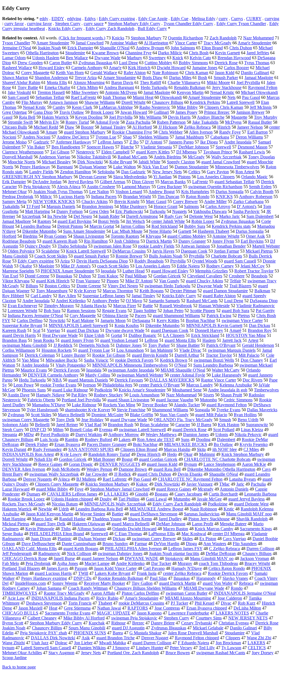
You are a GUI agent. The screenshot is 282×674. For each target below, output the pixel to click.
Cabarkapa (219, 137)
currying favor (39, 23)
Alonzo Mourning (89, 82)
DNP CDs (82, 578)
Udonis (221, 434)
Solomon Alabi (15, 424)
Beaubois (259, 276)
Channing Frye (138, 52)
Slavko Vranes (235, 578)
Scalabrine (50, 251)
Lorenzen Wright (22, 310)
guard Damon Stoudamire (225, 290)
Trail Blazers (240, 285)
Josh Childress (126, 241)
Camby (59, 107)
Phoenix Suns (34, 390)
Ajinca (64, 479)
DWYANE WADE (141, 558)
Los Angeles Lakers (152, 266)
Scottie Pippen (202, 310)
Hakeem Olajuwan (88, 523)
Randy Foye (230, 132)
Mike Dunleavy (133, 206)
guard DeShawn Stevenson (153, 513)
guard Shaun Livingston (128, 399)
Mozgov (185, 563)
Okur (187, 454)
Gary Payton (218, 171)
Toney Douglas (261, 157)
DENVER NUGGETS (119, 464)
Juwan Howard (133, 112)
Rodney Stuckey (108, 395)
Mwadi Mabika (112, 642)
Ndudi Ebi (43, 459)
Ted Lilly (207, 647)
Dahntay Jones (129, 345)
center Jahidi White (168, 221)
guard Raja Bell (167, 469)
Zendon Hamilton (75, 171)
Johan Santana (48, 588)
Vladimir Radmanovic (255, 305)
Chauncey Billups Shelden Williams (145, 588)
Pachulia (258, 484)
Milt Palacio (248, 355)
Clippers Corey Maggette (57, 484)
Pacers (140, 315)
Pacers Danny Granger (106, 444)
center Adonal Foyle (187, 375)
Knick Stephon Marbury (242, 454)
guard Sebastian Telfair (234, 181)
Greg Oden (99, 211)
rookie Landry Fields (156, 246)
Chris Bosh (198, 52)
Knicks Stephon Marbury (107, 484)
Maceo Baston (175, 528)
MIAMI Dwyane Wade (203, 588)
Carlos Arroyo (217, 206)
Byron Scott (12, 623)
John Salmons (183, 47)
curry (223, 18)
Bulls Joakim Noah (165, 256)
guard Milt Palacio (211, 414)
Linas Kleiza (252, 429)
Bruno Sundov (115, 543)
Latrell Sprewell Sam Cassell (46, 647)
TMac (224, 484)
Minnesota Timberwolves (237, 166)
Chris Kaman (196, 72)
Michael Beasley (56, 161)
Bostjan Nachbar (200, 320)
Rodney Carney (220, 266)
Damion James (196, 434)
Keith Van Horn (70, 72)
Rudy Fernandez (47, 449)
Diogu (191, 543)
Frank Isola (146, 573)
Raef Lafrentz (115, 479)
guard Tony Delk (51, 523)
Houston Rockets (57, 350)
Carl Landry (41, 295)
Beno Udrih (248, 419)
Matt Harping (14, 518)
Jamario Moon (113, 320)
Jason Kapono (149, 613)
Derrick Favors (66, 370)
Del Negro (83, 216)
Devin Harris (179, 117)
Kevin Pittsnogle (39, 528)
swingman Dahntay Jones (120, 553)
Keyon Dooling (88, 117)
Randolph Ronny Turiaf (109, 454)
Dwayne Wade (210, 285)
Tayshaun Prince (217, 152)
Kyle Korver (85, 290)
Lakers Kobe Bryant (112, 573)
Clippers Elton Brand (138, 449)
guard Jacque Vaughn (174, 399)
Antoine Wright (225, 236)
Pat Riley (79, 395)
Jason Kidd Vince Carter (115, 568)
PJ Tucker (179, 603)
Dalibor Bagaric (142, 335)
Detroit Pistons (70, 226)
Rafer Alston (135, 72)
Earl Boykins (252, 241)
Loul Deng (233, 300)
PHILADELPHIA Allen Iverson (133, 548)
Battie (148, 305)
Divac (226, 603)
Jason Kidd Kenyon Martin (49, 513)
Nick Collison (79, 553)
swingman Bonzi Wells (214, 360)
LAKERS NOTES (232, 613)
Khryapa (153, 236)
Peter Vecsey (181, 647)
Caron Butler (60, 62)
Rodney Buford (98, 439)
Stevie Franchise (131, 409)
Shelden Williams (153, 137)
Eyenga (105, 429)
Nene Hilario (160, 231)
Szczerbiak (31, 216)
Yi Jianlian (162, 176)
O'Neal (180, 365)
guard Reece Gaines (173, 489)
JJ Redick (122, 474)
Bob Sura (52, 310)
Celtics (194, 171)
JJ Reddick (62, 345)
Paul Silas (158, 578)
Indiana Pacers (103, 196)
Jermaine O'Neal (16, 47)
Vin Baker (36, 147)
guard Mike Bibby (52, 489)
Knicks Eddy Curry (65, 28)
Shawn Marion (15, 77)
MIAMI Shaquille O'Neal (183, 370)
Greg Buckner (169, 186)
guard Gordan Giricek (158, 459)
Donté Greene (37, 276)
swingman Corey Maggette (25, 419)
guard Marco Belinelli (131, 523)
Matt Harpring (37, 211)
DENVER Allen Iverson (23, 469)
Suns (185, 439)
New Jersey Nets (167, 171)
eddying (74, 18)
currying (272, 18)
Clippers (233, 637)
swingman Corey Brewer (154, 538)
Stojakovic (174, 558)
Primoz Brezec (217, 112)
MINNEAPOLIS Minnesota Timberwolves (130, 365)
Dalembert (226, 439)
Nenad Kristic (222, 92)
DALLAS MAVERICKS (172, 380)
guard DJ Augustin (128, 628)
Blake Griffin (141, 414)
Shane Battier (188, 345)
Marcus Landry (199, 385)
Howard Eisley (52, 67)
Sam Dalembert (259, 216)
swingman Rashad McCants (220, 652)
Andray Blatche (210, 117)
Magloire (46, 266)
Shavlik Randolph (252, 518)
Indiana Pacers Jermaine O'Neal (35, 315)
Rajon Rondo (197, 196)
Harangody (206, 578)
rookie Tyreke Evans (58, 385)
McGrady (196, 157)
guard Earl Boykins (74, 221)
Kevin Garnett (227, 52)
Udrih (64, 509)
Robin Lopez (202, 221)
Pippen (113, 280)
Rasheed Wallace (17, 67)
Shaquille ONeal (223, 474)
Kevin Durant (14, 449)
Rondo (237, 588)
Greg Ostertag (14, 112)
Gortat (116, 335)
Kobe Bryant (120, 161)
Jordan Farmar (226, 251)
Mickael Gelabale (208, 628)
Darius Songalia (250, 231)
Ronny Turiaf (77, 122)
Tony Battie (28, 87)
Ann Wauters (214, 543)
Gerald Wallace (103, 72)
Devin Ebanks (190, 474)
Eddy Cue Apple (152, 18)
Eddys (90, 18)
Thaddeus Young (106, 518)
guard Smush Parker (91, 256)
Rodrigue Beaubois (19, 241)
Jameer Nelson (250, 127)
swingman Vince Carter (242, 320)
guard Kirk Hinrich (52, 280)
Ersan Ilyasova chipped (206, 608)
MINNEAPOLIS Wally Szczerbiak (115, 504)
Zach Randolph (223, 38)
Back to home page (19, 667)
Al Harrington (156, 42)
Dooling (203, 439)
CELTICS (257, 647)
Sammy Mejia (14, 201)
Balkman (262, 290)
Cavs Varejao (234, 538)
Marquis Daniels (61, 206)
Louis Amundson (144, 395)
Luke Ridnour (84, 404)
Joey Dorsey (262, 652)
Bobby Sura (194, 226)
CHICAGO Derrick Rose (24, 558)
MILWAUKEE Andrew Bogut (156, 509)
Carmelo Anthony (86, 67)
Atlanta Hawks (93, 305)
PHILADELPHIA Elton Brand (56, 533)
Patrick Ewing (219, 315)
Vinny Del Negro (123, 285)
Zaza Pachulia (138, 122)
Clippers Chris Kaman (223, 107)
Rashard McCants (202, 300)
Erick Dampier (80, 47)
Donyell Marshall (17, 157)
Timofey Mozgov (59, 305)
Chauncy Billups (257, 553)
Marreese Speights (18, 271)
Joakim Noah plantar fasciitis (174, 553)
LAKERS (256, 642)
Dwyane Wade (107, 57)
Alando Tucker (187, 404)
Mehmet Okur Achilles (22, 652)
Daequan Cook (194, 251)
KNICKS (224, 196)
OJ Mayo (134, 300)
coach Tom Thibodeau (218, 563)
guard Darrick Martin (177, 583)
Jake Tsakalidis (205, 122)
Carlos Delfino (29, 320)
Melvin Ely (49, 122)
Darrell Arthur (187, 355)
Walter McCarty (226, 370)
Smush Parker (226, 77)
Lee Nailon (99, 191)
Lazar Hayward (15, 489)
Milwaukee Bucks (61, 360)
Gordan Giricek (167, 276)
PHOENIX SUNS (90, 632)
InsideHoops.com (30, 583)
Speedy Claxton (181, 161)
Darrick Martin (159, 241)
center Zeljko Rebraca (182, 573)
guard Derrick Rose (189, 429)
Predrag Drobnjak (17, 196)
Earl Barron (257, 132)
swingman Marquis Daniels (232, 350)
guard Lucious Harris (53, 573)
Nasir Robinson (203, 509)
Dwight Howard (171, 67)
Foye (79, 489)
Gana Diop (43, 112)
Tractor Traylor (219, 355)
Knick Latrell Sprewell (86, 251)
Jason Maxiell (30, 608)
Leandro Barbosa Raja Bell (99, 509)
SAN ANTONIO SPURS (91, 449)
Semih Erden (260, 186)
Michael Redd (46, 127)
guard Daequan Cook (169, 330)
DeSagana (141, 320)
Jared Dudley (170, 518)
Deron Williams (249, 137)
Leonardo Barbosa (260, 494)
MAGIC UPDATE (113, 613)
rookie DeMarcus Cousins (141, 603)
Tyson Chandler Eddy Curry (188, 23)
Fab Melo (10, 563)
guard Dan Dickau (83, 330)
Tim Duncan (168, 196)
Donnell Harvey (209, 330)
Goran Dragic (81, 464)
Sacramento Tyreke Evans (67, 613)
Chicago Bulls (14, 127)
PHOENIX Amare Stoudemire (67, 271)
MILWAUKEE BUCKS (185, 444)
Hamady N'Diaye (186, 568)
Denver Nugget (154, 637)
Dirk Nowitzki (90, 161)
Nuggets (179, 211)
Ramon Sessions (81, 310)
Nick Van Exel (155, 166)
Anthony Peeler (105, 300)
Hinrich (224, 127)
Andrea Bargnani (119, 87)
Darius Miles (180, 77)
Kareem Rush (14, 330)
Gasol (7, 117)
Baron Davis (122, 82)
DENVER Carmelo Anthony (53, 375)
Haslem (209, 340)
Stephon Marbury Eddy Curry (134, 23)
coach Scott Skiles (113, 266)
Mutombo (208, 399)
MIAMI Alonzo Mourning (188, 598)
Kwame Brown (105, 52)
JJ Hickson (167, 127)
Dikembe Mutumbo (162, 325)
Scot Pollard (223, 429)
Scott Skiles (41, 414)
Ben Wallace (77, 57)
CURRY (253, 18)
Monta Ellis (57, 82)
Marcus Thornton (118, 290)
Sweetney (157, 57)
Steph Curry (12, 429)
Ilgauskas (64, 276)
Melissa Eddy (203, 18)
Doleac (61, 642)
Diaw (69, 127)
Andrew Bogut (161, 191)
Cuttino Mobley (158, 62)
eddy (44, 18)
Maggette (239, 117)
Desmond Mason (252, 147)
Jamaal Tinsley (113, 127)
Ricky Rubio (107, 598)
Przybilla (178, 261)
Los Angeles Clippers (216, 176)
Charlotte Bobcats (226, 256)
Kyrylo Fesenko (254, 444)
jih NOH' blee (224, 449)
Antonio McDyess (121, 92)
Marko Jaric (229, 216)
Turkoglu (158, 211)
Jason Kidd (224, 72)
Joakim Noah (49, 47)
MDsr (29, 434)
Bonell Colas (81, 429)
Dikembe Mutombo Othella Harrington (221, 469)
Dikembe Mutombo (39, 231)
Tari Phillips (128, 499)
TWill (83, 573)
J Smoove (120, 647)
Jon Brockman (228, 642)
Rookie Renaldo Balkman (120, 578)
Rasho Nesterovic (154, 107)
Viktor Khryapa (15, 280)
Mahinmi (207, 454)
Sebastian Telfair (50, 97)
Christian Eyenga (234, 623)
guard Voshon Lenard (119, 340)
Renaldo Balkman (189, 87)
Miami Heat (143, 97)
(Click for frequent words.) (82, 38)
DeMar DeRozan (221, 553)
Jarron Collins (133, 226)
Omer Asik (255, 236)
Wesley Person (99, 469)
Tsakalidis (11, 206)
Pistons (184, 176)
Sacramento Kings (256, 528)
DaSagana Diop (264, 300)
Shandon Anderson (51, 77)
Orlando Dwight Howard (134, 528)
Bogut (127, 459)
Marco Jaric (42, 518)
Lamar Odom (14, 57)
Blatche (127, 147)
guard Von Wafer (217, 583)
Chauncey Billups (167, 102)
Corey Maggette (35, 72)
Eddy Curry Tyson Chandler (241, 23)
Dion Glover (143, 181)
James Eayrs (57, 568)
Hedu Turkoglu (32, 380)
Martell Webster (266, 246)
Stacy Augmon (61, 652)
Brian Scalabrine (154, 424)
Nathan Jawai (109, 608)
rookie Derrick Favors (134, 360)
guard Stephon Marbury (84, 132)
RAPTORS (138, 608)
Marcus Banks (173, 181)
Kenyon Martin (190, 92)
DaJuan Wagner (92, 538)
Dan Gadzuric (133, 171)
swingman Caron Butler (186, 593)
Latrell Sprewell (240, 102)
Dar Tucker (161, 563)
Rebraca (246, 583)
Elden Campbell (115, 152)
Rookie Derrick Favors (228, 573)
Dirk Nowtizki (167, 484)
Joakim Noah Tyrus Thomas (58, 191)
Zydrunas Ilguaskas (238, 221)
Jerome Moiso (14, 142)
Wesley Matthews (161, 434)
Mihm (58, 429)
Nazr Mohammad (181, 395)
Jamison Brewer (250, 112)
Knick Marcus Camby (214, 528)
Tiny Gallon (142, 583)
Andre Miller (215, 201)
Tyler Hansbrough (42, 409)
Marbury (134, 57)
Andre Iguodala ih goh (227, 390)
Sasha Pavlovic (246, 211)
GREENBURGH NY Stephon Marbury (37, 176)
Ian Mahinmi (161, 350)
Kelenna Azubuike (235, 385)
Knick (177, 57)
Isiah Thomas (114, 97)
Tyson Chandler (16, 42)
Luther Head (134, 271)
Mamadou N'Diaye (48, 404)
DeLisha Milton (247, 608)
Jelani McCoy (252, 266)
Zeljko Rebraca (197, 127)
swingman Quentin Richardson (215, 186)
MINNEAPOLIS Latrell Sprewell (78, 325)
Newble (45, 509)
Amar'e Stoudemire (254, 42)
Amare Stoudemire (52, 42)
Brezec (138, 623)
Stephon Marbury (146, 38)
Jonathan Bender (231, 246)
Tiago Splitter (144, 310)
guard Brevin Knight (150, 355)
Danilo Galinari (243, 628)
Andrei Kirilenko (71, 300)
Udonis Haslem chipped (72, 499)
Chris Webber (171, 132)
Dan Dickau (259, 325)
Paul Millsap (136, 276)
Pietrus (244, 315)
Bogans (161, 494)
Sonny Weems (64, 583)
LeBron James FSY (185, 548)
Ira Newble (57, 216)
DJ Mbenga (186, 152)
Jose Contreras (167, 608)
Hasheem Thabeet (213, 231)
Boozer (87, 127)
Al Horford (142, 127)
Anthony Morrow (123, 434)
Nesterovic (85, 152)
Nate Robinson (165, 72)
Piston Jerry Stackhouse (209, 518)
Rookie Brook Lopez (26, 499)
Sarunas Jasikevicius (201, 513)
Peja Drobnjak (38, 563)
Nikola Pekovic (248, 434)
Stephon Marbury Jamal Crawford (120, 489)
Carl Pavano (154, 568)
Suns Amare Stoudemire (84, 231)
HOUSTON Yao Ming (246, 335)
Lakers (125, 439)
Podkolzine (217, 504)
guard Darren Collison (151, 642)
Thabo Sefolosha (72, 246)
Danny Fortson (69, 211)
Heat (53, 608)
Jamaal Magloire (259, 77)
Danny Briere (163, 623)
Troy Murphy (265, 117)
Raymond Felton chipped (197, 637)
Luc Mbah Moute (127, 231)
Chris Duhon (240, 47)
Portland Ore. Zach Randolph (133, 652)
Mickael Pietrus (259, 251)
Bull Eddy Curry (152, 28)
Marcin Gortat (102, 226)
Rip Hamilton (96, 241)
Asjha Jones (67, 563)
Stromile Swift (20, 122)
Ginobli (141, 494)
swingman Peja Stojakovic (134, 618)
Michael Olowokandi (259, 92)
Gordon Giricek (72, 459)
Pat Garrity (265, 310)
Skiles (187, 538)
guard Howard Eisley (169, 271)
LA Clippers (174, 335)
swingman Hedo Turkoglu (167, 285)
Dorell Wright (133, 102)
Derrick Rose (226, 62)
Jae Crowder (96, 474)
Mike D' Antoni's (76, 266)
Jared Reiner (67, 424)
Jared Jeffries (257, 52)
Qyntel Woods (204, 261)
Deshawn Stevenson (44, 603)
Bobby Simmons (193, 62)
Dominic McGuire (107, 414)
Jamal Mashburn (189, 137)
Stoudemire (75, 52)
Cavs (266, 469)
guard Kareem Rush (59, 241)
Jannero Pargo (181, 142)
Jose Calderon (230, 598)
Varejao (53, 330)
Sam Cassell (18, 97)
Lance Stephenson (219, 464)
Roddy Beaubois (149, 261)
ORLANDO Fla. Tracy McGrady (183, 419)
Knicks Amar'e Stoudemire (142, 390)
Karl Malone (83, 320)
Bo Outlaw (223, 444)
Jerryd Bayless (80, 181)
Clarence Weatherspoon (23, 152)
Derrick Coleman (40, 355)
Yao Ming (30, 360)
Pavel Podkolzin (54, 434)
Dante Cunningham (79, 543)
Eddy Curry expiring (117, 18)
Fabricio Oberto (41, 399)
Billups (32, 285)
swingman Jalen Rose (112, 246)
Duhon (85, 276)
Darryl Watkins (88, 434)
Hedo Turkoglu (154, 87)
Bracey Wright (257, 563)
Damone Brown (133, 469)
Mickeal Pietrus (15, 523)
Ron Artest (244, 171)
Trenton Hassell (51, 92)
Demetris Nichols (94, 345)
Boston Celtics (57, 285)
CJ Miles (251, 449)
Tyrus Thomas (256, 62)
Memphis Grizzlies (211, 271)
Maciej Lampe (97, 563)
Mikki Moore (218, 82)
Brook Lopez (102, 112)
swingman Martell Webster (140, 375)
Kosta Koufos (127, 325)
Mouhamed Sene (187, 390)
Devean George (93, 176)
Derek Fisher (36, 444)
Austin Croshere (101, 186)
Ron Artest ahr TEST (155, 439)
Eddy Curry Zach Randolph (110, 28)
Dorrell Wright (15, 459)
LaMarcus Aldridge (116, 107)
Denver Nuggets (37, 479)
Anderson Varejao (54, 157)
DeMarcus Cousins (129, 251)
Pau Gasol (251, 97)
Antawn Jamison (63, 102)
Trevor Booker (154, 404)
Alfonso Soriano (91, 528)
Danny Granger (192, 241)
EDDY (57, 18)
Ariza (65, 261)
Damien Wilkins (92, 647)
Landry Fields (41, 171)
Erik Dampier (14, 181)
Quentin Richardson (185, 38)
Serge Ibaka (12, 533)
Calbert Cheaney (42, 618)
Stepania (9, 434)
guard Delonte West (251, 504)
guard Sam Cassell (240, 261)
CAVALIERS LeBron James (72, 494)
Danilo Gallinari (255, 72)
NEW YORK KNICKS (54, 201)
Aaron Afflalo (103, 593)
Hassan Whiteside (214, 305)
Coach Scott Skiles (50, 256)
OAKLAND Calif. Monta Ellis (29, 548)
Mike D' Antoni (139, 280)
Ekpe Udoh (94, 335)
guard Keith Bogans (80, 548)
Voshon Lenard (128, 191)
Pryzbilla (196, 256)
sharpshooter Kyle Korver (87, 409)
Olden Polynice (21, 251)
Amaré (235, 330)
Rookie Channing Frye (132, 132)
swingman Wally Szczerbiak (54, 474)
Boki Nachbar (145, 444)
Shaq (127, 137)
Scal (36, 330)
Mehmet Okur (14, 191)
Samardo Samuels (164, 300)
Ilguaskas (181, 578)
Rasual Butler (260, 122)
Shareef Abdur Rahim (21, 82)
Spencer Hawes (100, 147)
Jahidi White (149, 161)
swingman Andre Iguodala (131, 370)
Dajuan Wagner (93, 166)
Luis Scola (49, 439)
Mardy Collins (97, 375)
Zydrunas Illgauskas (168, 628)
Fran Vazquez (88, 280)
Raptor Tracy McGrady (64, 593)
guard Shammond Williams (176, 315)
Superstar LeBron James (104, 295)
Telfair (235, 280)
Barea (118, 632)
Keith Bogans (152, 290)
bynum (8, 647)
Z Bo (134, 142)
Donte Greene (89, 285)
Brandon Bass (14, 340)
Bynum (190, 464)
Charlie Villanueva (184, 82)
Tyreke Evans (228, 409)
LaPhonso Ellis (161, 533)
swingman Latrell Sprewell (142, 429)
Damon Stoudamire (191, 166)
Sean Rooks (43, 340)
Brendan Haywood (234, 57)
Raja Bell (27, 117)
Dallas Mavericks (262, 409)
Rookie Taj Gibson (108, 355)
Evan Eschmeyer (22, 305)
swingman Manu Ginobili (24, 345)
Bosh (202, 77)
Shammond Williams (170, 409)
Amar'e (115, 67)
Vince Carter (186, 42)
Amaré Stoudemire (204, 97)
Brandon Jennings (97, 206)
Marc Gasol (156, 201)
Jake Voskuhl (19, 92)
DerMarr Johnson (193, 147)
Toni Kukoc (107, 276)
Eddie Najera (188, 266)
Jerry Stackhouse (227, 87)
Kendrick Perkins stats (231, 226)
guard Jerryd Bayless (246, 499)
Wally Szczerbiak (226, 157)
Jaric (240, 484)
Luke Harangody (227, 375)
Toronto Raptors (125, 236)
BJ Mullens (86, 479)
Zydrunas (16, 414)
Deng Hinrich (149, 454)
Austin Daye (18, 395)
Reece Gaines (50, 464)
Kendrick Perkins (205, 102)
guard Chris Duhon (154, 474)
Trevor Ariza (86, 77)
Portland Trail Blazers (21, 568)
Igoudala (108, 271)
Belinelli (42, 424)
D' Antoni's (246, 206)
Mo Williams (150, 117)
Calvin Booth (261, 191)
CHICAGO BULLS (20, 613)
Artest (253, 340)
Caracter (182, 424)
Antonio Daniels (234, 489)
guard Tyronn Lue (94, 350)
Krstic (229, 509)
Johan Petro (173, 310)
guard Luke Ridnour (70, 390)
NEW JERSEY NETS (248, 618)
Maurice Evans (34, 370)
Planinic (65, 538)
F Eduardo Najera (193, 642)
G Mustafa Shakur (145, 632)
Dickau (119, 538)
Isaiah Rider (109, 216)
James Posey (186, 112)
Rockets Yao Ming (119, 404)
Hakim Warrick (55, 117)
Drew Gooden (30, 62)
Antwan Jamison (195, 246)
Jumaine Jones (204, 67)
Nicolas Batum (65, 504)
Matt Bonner (104, 459)
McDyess (233, 122)
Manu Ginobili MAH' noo (249, 513)
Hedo (172, 454)
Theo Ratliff (150, 82)
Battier (117, 513)
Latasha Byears (242, 479)
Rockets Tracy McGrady (23, 504)
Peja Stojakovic (36, 186)
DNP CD (38, 429)
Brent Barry (12, 474)
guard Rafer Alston (219, 295)
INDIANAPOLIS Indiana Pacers (60, 598)
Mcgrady (205, 489)
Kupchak (97, 623)
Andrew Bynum (150, 47)
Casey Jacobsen (188, 494)
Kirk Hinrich (139, 67)
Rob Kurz (246, 603)
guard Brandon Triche (115, 637)
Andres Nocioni (36, 137)
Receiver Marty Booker (104, 583)
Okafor (26, 266)
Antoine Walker (123, 42)
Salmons (191, 206)
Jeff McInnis (261, 107)
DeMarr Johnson (170, 523)
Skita (201, 449)
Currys (237, 18)
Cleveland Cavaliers (204, 276)
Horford (9, 236)
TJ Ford (33, 206)
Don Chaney (252, 360)
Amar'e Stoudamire (141, 598)
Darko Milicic (170, 52)
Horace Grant (165, 206)
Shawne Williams (100, 102)
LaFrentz (200, 181)
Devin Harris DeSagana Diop (102, 261)
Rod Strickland (164, 226)
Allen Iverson (201, 132)
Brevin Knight (126, 201)
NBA (57, 380)
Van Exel (10, 276)
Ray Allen (67, 295)
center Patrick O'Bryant (159, 385)
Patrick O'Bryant (220, 345)
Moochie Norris (21, 161)
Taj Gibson (59, 152)
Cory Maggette (83, 315)
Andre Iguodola (35, 365)
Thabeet (105, 603)
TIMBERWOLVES (19, 593)
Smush (225, 419)
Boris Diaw (152, 77)
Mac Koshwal (193, 533)
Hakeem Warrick (17, 509)
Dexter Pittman (183, 290)
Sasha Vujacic (96, 360)
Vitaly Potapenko (71, 365)
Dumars (33, 494)
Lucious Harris (72, 196)
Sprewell (223, 147)
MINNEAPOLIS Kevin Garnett (214, 325)
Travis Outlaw (71, 112)
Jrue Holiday (92, 419)
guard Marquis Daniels (88, 380)
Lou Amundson (130, 350)
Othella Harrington (42, 52)
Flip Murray (31, 102)
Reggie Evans (114, 310)
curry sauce (94, 23)
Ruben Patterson (171, 122)
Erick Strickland (205, 335)
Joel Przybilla (120, 117)
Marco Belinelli (71, 414)
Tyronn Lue (106, 137)
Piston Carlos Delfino (140, 593)
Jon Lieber (83, 642)
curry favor (14, 23)
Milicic (46, 196)
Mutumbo (181, 499)
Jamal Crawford (90, 42)
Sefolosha (106, 171)
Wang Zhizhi (13, 642)
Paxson (81, 568)
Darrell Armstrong (142, 216)
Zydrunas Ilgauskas (95, 62)
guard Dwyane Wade (128, 419)
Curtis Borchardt (223, 494)
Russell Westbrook (175, 305)
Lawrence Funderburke (188, 613)
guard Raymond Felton (227, 404)
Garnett (184, 231)
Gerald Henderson (258, 345)
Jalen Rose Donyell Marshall (193, 632)
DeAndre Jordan (46, 181)
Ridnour (118, 623)
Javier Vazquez (199, 484)
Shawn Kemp (140, 518)
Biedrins (30, 236)
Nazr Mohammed (258, 38)
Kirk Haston (228, 424)
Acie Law (16, 598)
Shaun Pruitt (231, 395)
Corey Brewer (185, 201)
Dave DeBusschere (38, 543)
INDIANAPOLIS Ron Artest (28, 454)
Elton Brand (212, 47)
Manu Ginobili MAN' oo (212, 558)
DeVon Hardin (166, 543)
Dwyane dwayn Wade (124, 330)
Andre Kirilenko (130, 563)
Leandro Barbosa (36, 226)
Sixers (208, 395)
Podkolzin (103, 390)
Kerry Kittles (168, 320)
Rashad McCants (132, 157)
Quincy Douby (38, 246)
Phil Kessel (204, 603)
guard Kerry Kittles (153, 152)
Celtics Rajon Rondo (226, 568)
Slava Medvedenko (130, 176)
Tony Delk (65, 419)
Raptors (44, 221)
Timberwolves (266, 390)
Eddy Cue (179, 18)
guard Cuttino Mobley (186, 236)
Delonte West (201, 216)
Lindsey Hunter (149, 647)
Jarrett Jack (232, 340)
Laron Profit (202, 523)
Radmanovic (49, 553)
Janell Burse (64, 558)
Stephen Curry (67, 23)
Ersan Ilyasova (67, 444)
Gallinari (161, 112)
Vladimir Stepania (156, 147)
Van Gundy (169, 280)
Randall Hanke (72, 518)
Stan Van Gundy (174, 414)
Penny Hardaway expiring (44, 578)
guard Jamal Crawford (220, 161)
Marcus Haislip (177, 449)
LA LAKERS (116, 494)
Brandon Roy (260, 330)
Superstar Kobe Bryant (22, 325)
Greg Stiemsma (77, 608)
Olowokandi (171, 97)
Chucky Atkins (95, 201)
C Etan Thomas (128, 533)
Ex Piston (207, 538)
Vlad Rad (93, 424)
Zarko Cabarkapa (248, 201)
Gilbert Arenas (112, 181)
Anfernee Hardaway (73, 142)
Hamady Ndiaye (50, 395)
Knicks (118, 38)
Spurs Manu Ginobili (87, 628)
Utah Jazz (39, 642)
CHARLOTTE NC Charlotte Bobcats (217, 459)
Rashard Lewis (252, 152)
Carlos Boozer (236, 67)
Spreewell (99, 533)
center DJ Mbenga (229, 533)
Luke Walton (124, 166)
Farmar (141, 543)
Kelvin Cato (200, 57)
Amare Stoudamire (119, 77)
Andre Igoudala (36, 300)
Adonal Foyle (107, 122)
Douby (106, 499)
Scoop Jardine (14, 657)
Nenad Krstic (34, 107)
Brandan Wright (137, 196)
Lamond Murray (136, 186)
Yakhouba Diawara (210, 211)
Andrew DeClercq (73, 137)
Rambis (71, 439)
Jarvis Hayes (163, 251)
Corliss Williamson (18, 350)
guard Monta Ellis (180, 340)
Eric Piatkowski (129, 211)
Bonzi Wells (108, 221)
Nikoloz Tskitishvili (94, 157)
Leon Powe (23, 385)
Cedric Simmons (238, 399)
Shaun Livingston (88, 236)
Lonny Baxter (73, 355)
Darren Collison (260, 548)
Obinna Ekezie (115, 315)
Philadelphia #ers (117, 385)
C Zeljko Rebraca (224, 548)
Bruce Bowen (178, 652)
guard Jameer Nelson (100, 558)
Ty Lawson (231, 647)
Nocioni (9, 137)
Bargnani (65, 166)
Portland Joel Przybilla (81, 399)
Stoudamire (235, 632)
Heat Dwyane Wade (60, 335)
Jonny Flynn (223, 241)
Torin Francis (79, 603)
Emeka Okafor (57, 87)
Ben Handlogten (65, 147)
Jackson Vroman (254, 558)
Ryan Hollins (245, 414)
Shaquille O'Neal (114, 47)
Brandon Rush (120, 424)
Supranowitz (257, 424)
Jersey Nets (91, 652)
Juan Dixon (41, 538)
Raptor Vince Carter (218, 380)
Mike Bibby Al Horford (84, 618)
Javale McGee (209, 499)
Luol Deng (128, 62)
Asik (86, 637)
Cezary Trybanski (196, 623)
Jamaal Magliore (16, 221)
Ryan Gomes (55, 236)
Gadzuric (41, 142)
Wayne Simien (92, 513)
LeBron (151, 340)
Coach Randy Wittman (88, 588)
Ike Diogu (209, 142)
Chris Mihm (87, 87)
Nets (231, 97)
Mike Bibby (187, 107)
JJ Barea (204, 424)
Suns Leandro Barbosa (213, 365)
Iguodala (93, 370)
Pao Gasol (142, 479)
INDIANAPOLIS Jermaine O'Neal (245, 593)
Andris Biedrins (167, 157)
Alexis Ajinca (68, 186)
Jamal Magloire (156, 92)
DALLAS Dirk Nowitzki (53, 637)
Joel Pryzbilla (248, 82)
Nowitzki (57, 320)
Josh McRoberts (66, 469)
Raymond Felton (262, 87)
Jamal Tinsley (143, 295)
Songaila (202, 409)
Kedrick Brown (173, 360)
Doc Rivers (252, 380)
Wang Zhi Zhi (259, 637)
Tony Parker (159, 345)
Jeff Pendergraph (17, 553)
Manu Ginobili (15, 256)
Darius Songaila (229, 191)
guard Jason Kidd (162, 464)
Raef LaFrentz (83, 97)
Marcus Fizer (124, 305)
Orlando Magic (254, 176)
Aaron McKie (254, 464)
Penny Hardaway (35, 166)
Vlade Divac (190, 350)
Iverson (89, 385)
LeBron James (110, 142)
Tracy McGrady (217, 42)
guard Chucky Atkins (204, 280)
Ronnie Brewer (129, 256)
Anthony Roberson (255, 196)
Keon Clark (82, 107)
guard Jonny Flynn (77, 340)
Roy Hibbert (13, 295)
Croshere (237, 276)
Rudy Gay (173, 216)
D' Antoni (153, 142)
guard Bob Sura (235, 310)
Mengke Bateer (233, 523)
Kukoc (142, 484)
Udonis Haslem (45, 57)
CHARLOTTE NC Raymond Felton (190, 479)
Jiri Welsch (135, 221)
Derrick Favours (129, 380)
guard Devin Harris (19, 335)
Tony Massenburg (51, 290)
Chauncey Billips (47, 628)
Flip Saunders (245, 543)
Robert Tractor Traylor (253, 271)
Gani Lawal (156, 499)
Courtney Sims (209, 618)
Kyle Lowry (71, 454)
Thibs (66, 528)
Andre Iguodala (237, 142)
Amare (51, 132)
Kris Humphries (195, 191)
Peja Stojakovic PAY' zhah (43, 632)
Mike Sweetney (85, 92)
